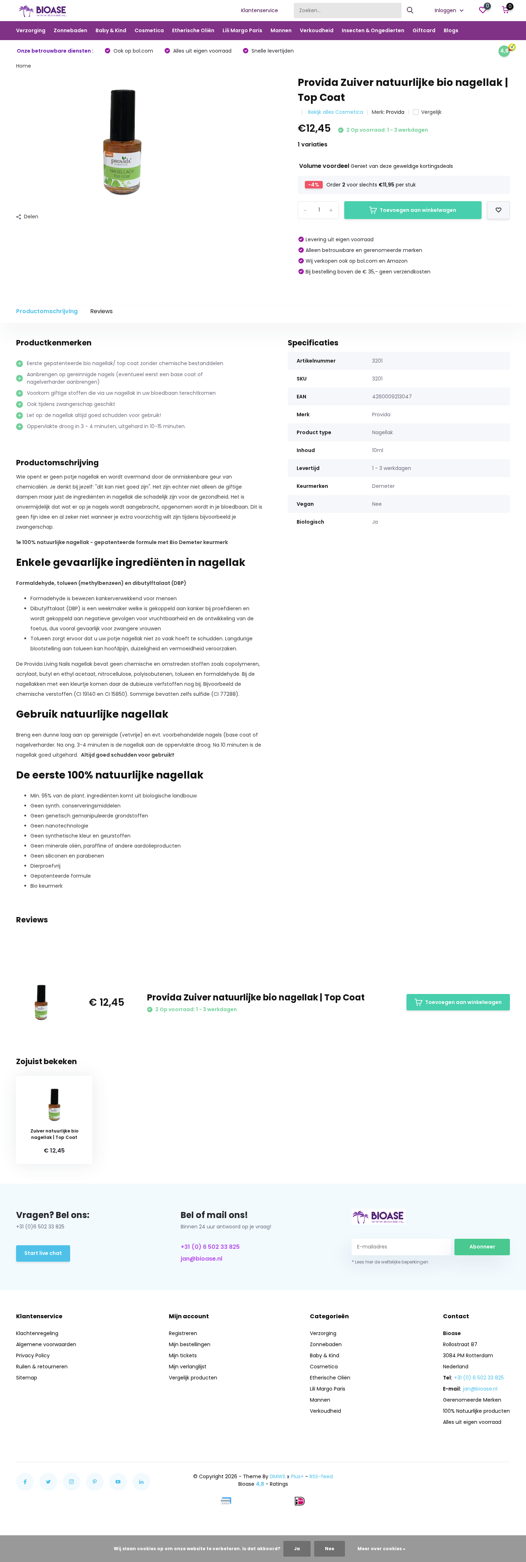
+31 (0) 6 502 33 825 (210, 1247)
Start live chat (43, 1253)
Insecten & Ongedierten (373, 30)
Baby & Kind (111, 30)
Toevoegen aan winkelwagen (418, 210)
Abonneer (482, 1246)
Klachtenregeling (37, 1333)
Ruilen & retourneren (42, 1366)
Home (23, 65)
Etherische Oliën (193, 30)
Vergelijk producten (193, 1377)
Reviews (101, 311)
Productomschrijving (47, 311)
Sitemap (26, 1377)
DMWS (278, 1476)
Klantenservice (259, 10)
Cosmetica (149, 30)
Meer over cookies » (381, 1549)
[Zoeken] (410, 11)
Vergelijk (431, 112)
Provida (395, 112)
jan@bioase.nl (201, 1259)
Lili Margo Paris (242, 30)
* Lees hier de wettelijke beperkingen (390, 1262)
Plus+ (297, 1476)
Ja (297, 1549)
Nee (329, 1549)
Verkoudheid (316, 30)
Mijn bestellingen (189, 1344)
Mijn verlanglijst (187, 1366)
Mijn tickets (183, 1355)
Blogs (451, 30)
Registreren (183, 1333)
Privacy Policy (33, 1355)
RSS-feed (321, 1476)
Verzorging (30, 30)
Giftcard (424, 30)
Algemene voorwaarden (46, 1344)
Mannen (281, 30)
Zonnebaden (70, 30)
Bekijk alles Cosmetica (335, 112)
